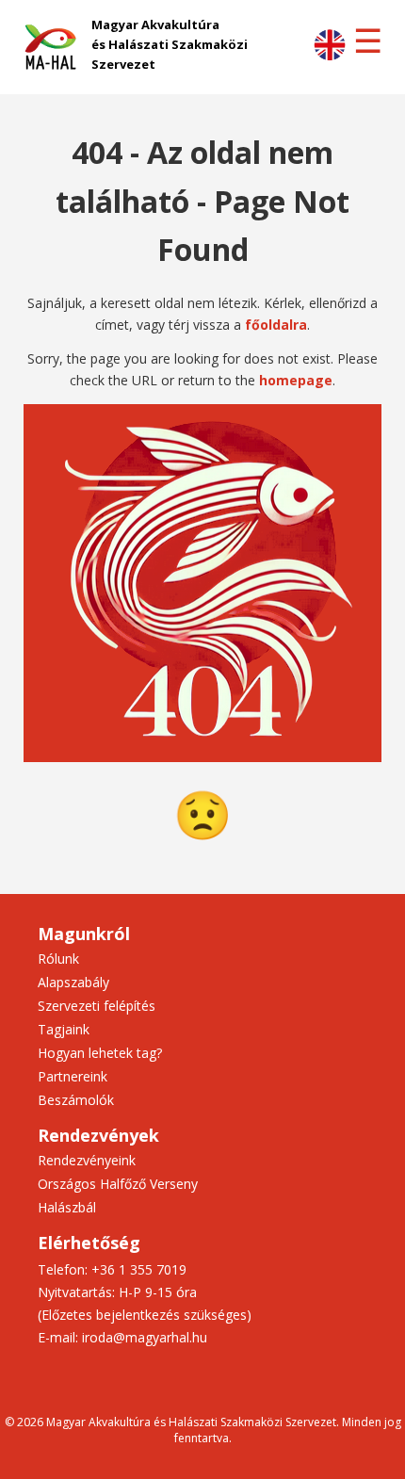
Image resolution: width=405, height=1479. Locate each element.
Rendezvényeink (87, 1160)
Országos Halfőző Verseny (118, 1184)
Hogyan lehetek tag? (100, 1053)
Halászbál (67, 1207)
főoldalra (276, 324)
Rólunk (58, 958)
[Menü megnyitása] (367, 41)
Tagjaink (63, 1029)
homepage (295, 380)
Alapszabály (73, 982)
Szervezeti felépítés (96, 1006)
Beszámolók (76, 1100)
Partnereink (72, 1076)
